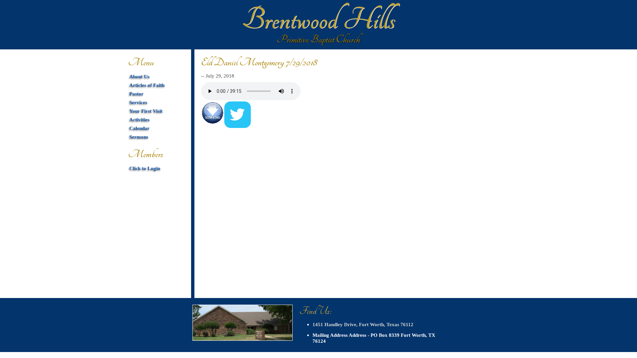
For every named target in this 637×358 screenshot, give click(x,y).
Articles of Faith (147, 85)
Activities (139, 119)
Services (138, 102)
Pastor (136, 93)
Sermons (138, 137)
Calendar (139, 128)
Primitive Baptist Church (318, 39)
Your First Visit (146, 111)
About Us (139, 76)
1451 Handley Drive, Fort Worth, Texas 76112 (363, 324)
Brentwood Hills (318, 19)
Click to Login (144, 168)
